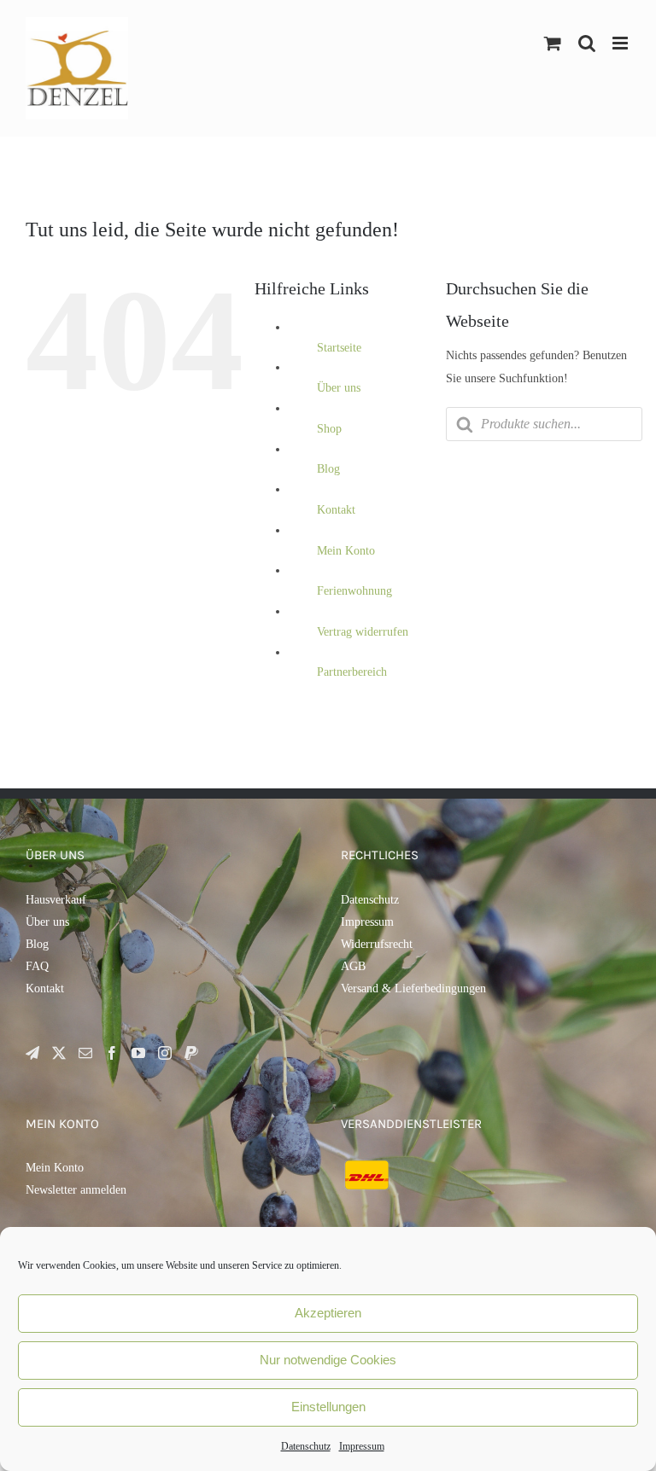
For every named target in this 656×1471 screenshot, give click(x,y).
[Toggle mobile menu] (621, 43)
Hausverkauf (56, 899)
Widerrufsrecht (377, 944)
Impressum (361, 1446)
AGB (353, 966)
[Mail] (85, 1053)
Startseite (339, 347)
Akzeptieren (328, 1312)
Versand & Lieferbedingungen (413, 988)
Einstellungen (328, 1406)
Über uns (338, 387)
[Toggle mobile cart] (552, 43)
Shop (329, 428)
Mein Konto (346, 550)
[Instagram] (165, 1053)
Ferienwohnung (354, 590)
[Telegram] (32, 1053)
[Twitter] (59, 1053)
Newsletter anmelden (76, 1189)
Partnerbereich (352, 672)
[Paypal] (191, 1053)
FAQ (37, 966)
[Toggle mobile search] (586, 43)
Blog (328, 468)
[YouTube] (138, 1053)
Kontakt (336, 509)
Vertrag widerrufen (362, 631)
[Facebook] (112, 1053)
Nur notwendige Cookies (328, 1359)
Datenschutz (306, 1446)
